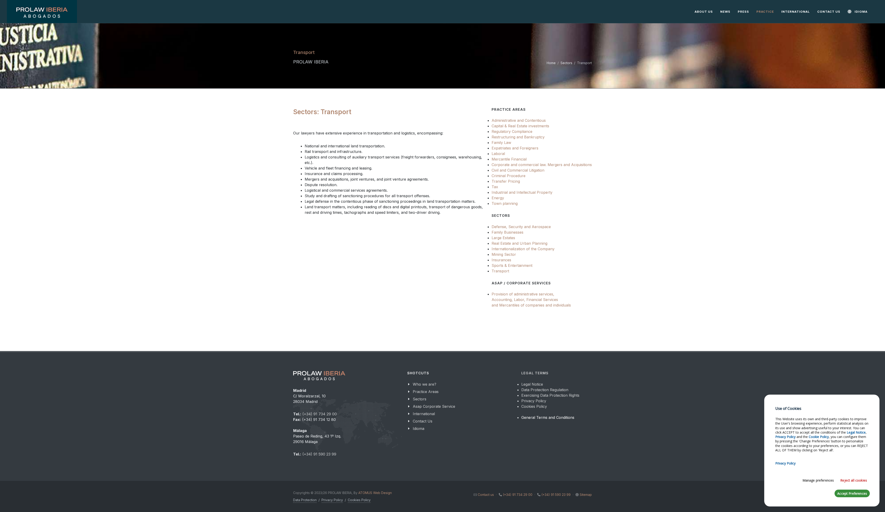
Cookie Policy (819, 437)
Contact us (486, 495)
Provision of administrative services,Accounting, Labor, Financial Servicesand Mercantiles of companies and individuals (531, 299)
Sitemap (586, 495)
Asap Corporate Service (434, 406)
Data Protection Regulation (544, 389)
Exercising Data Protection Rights (550, 395)
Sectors (566, 63)
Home (551, 63)
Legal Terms (535, 373)
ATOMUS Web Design (375, 493)
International (424, 413)
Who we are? (424, 384)
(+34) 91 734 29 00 (319, 414)
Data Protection (305, 500)
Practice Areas (426, 391)
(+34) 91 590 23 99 (319, 454)
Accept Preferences (852, 493)
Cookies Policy (534, 406)
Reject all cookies (853, 480)
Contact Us (422, 421)
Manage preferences (818, 480)
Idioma (418, 428)
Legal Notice (532, 384)
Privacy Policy (533, 401)
